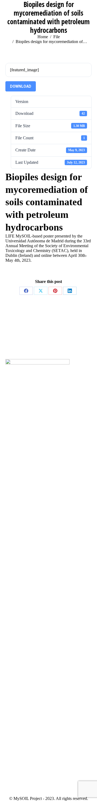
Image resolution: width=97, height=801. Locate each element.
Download (20, 86)
